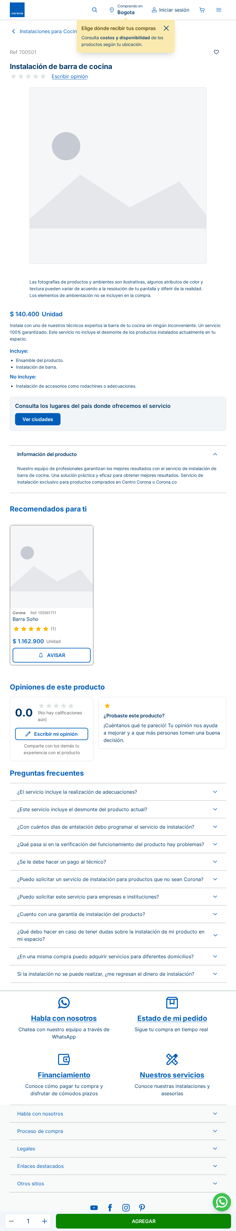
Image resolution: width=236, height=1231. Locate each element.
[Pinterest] (142, 1207)
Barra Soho (25, 619)
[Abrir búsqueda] (94, 9)
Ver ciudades (37, 419)
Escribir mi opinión (56, 734)
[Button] (11, 1221)
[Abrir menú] (218, 9)
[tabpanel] (118, 175)
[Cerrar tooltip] (166, 28)
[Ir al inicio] (17, 9)
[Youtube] (94, 1207)
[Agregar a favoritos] (216, 52)
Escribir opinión (70, 76)
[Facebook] (110, 1207)
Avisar (56, 655)
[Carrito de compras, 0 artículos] (202, 9)
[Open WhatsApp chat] (222, 1202)
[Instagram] (126, 1207)
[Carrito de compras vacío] (202, 9)
